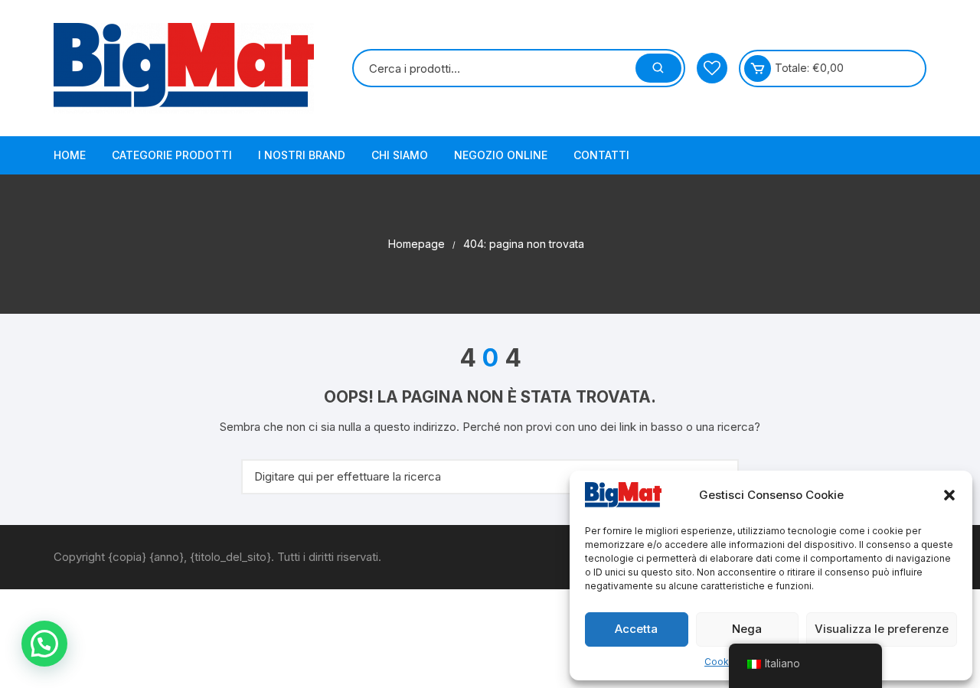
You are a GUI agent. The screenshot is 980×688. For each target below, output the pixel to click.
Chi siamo (399, 154)
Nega (747, 628)
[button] (949, 495)
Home (70, 154)
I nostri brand (301, 154)
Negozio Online (500, 154)
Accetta (636, 628)
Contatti (601, 154)
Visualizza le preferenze (882, 628)
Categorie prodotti (172, 154)
